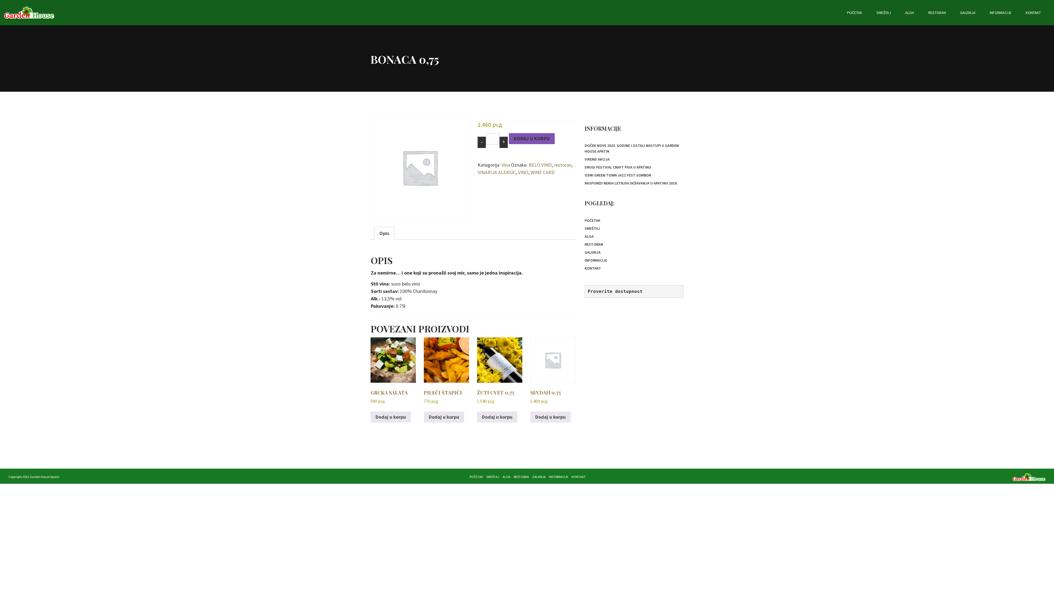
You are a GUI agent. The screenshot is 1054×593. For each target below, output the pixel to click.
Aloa (909, 12)
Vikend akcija (597, 159)
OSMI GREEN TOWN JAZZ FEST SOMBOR (618, 175)
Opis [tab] (384, 233)
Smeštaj (883, 12)
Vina (505, 165)
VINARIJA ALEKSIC (497, 172)
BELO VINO (540, 165)
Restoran (937, 12)
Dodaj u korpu (532, 138)
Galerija (967, 12)
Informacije (1000, 12)
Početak (854, 12)
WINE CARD (542, 172)
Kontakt (1033, 12)
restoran (562, 165)
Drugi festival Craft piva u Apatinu (618, 167)
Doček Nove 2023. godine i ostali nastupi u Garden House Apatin (632, 148)
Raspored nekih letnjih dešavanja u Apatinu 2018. (631, 183)
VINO (523, 172)
